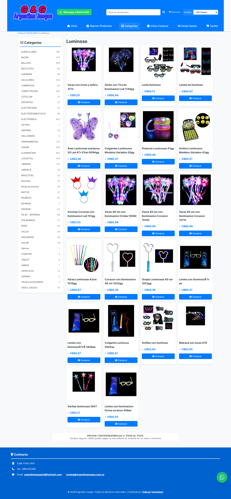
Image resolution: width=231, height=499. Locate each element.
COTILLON (32, 33)
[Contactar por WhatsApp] (222, 477)
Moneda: (188, 12)
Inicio (20, 33)
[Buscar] (163, 12)
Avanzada (175, 12)
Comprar (85, 102)
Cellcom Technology (152, 492)
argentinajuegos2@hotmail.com (43, 474)
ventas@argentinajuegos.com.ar (85, 474)
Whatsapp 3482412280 (76, 12)
